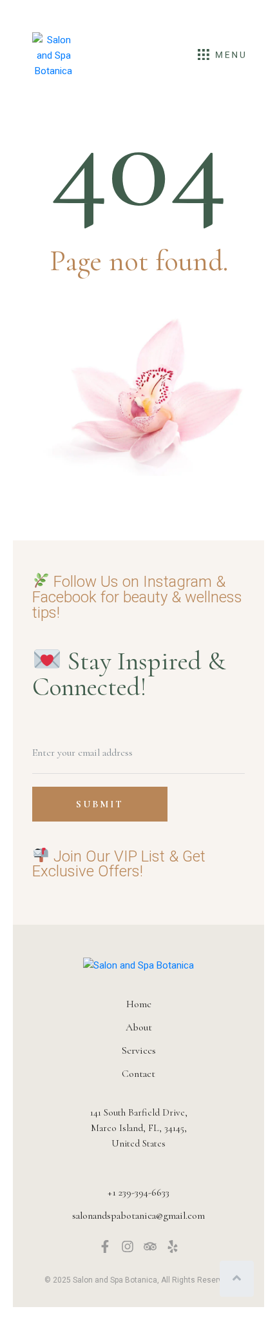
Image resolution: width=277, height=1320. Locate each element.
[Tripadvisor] (150, 1246)
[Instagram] (127, 1246)
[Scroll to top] (237, 1279)
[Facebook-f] (105, 1246)
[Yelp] (172, 1246)
